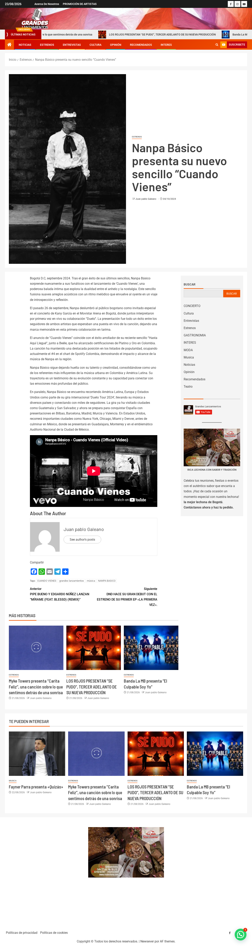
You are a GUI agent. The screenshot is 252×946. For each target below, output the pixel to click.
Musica (189, 357)
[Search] (216, 45)
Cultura (95, 44)
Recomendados (141, 44)
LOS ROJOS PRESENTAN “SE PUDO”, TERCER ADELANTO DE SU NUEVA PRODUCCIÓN (129, 34)
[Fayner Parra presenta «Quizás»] (37, 753)
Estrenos (47, 44)
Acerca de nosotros (46, 4)
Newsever (147, 941)
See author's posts (82, 539)
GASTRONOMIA (195, 335)
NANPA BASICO (107, 580)
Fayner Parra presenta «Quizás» (36, 786)
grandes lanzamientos (71, 580)
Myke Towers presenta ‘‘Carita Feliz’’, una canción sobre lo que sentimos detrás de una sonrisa (36, 686)
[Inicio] (9, 45)
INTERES (166, 44)
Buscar (189, 284)
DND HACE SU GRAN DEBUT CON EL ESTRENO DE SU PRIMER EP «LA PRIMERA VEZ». (127, 597)
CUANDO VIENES (46, 580)
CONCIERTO (192, 306)
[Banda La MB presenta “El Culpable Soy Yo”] (151, 648)
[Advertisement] (44, 872)
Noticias (25, 44)
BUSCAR (231, 293)
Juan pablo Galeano (146, 199)
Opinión (115, 44)
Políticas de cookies (54, 933)
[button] (240, 934)
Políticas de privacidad (21, 933)
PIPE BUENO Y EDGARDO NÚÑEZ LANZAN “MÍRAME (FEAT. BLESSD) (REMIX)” (59, 594)
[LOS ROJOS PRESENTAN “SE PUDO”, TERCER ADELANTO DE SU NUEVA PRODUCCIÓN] (93, 648)
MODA (188, 350)
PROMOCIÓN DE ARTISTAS (80, 4)
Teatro (188, 386)
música (91, 580)
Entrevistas (72, 44)
